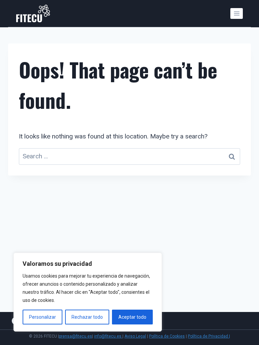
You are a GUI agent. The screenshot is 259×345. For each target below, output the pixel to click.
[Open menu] (236, 13)
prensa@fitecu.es (75, 336)
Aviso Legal (135, 336)
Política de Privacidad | (209, 336)
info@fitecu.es (108, 336)
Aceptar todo (132, 317)
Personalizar (42, 317)
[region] (87, 292)
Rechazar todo (87, 317)
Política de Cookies (167, 336)
